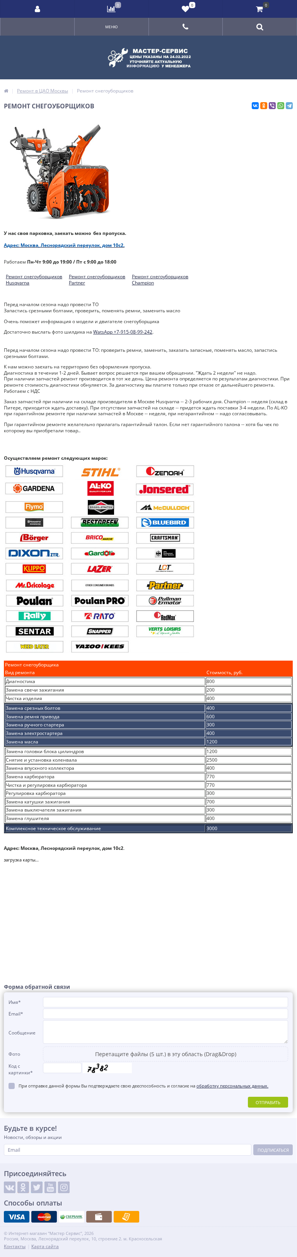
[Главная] (6, 90)
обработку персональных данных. (232, 1086)
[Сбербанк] (71, 1217)
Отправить (268, 1102)
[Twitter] (37, 1187)
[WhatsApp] (280, 105)
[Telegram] (289, 105)
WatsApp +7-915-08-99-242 (122, 332)
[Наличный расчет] (99, 1217)
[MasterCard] (44, 1217)
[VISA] (16, 1217)
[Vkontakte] (9, 1187)
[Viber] (272, 105)
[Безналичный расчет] (126, 1217)
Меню (111, 26)
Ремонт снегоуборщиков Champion (160, 279)
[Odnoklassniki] (23, 1187)
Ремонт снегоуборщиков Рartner (97, 279)
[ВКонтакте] (255, 105)
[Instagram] (64, 1187)
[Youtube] (50, 1187)
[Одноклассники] (263, 105)
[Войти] (37, 9)
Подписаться (273, 1150)
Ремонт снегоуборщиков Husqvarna (34, 279)
